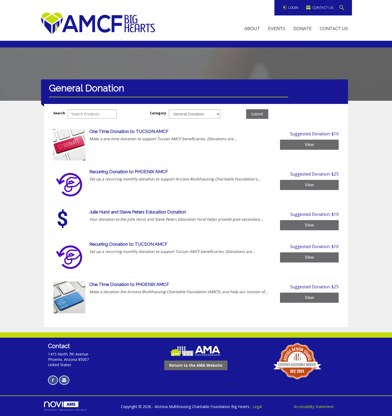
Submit (257, 113)
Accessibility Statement (314, 406)
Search (59, 113)
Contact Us (334, 28)
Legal (257, 406)
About (252, 28)
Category (158, 113)
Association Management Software (65, 410)
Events (276, 28)
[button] (342, 8)
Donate (302, 28)
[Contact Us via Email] (64, 380)
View (309, 144)
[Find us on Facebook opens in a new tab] (53, 380)
